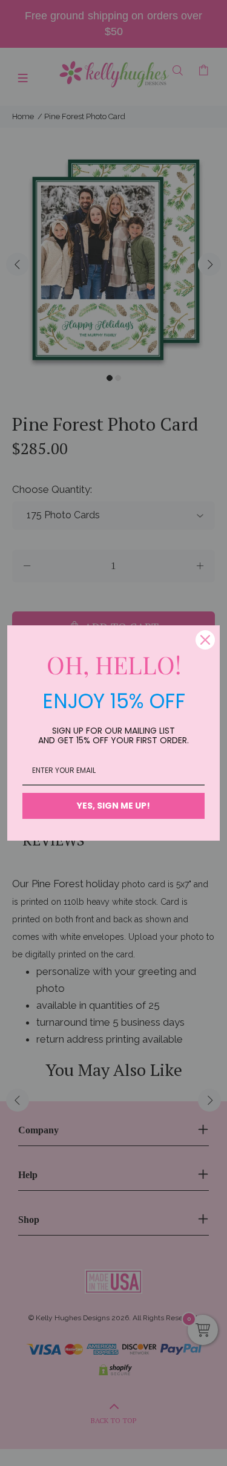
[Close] (205, 639)
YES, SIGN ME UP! (113, 806)
